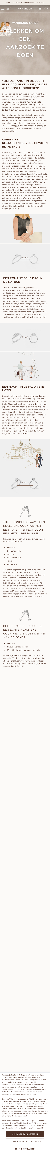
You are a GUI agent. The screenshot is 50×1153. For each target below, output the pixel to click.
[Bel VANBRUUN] (7, 8)
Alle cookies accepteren (25, 1134)
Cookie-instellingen (25, 1149)
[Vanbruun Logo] (25, 9)
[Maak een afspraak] (40, 8)
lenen (42, 110)
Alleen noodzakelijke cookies (25, 1141)
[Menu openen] (2, 8)
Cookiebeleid (37, 1128)
